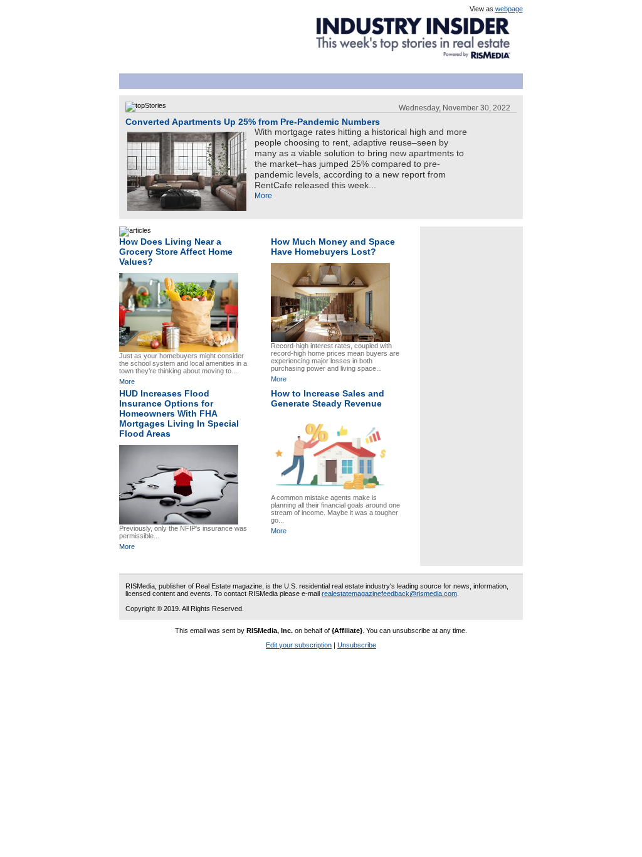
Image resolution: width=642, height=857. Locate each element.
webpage (509, 9)
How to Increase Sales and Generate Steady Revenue (327, 398)
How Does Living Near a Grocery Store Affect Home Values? (176, 252)
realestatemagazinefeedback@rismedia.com (389, 593)
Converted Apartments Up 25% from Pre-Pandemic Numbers (252, 122)
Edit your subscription (299, 645)
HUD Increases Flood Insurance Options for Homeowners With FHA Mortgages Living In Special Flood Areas (179, 413)
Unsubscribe (356, 645)
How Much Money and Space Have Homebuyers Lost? (333, 247)
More (263, 195)
